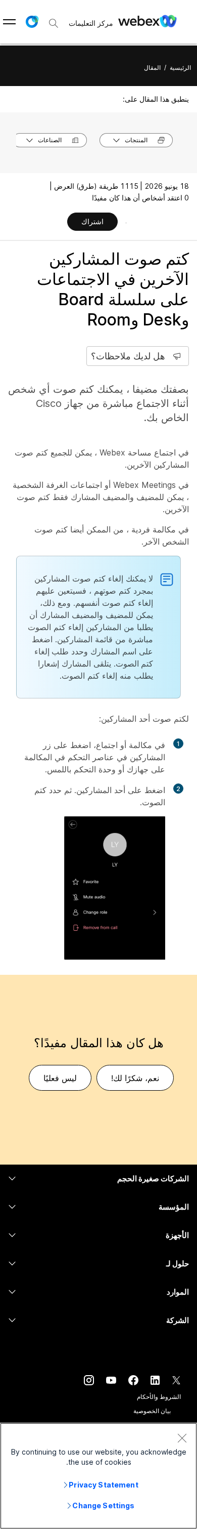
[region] (98, 1476)
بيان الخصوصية (152, 1411)
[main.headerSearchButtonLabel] (53, 20)
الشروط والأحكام (159, 1396)
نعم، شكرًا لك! (135, 1078)
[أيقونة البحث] (53, 23)
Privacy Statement (103, 1484)
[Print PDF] (126, 223)
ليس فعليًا (60, 1078)
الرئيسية (180, 67)
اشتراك (92, 221)
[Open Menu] (9, 22)
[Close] (182, 1438)
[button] (32, 22)
